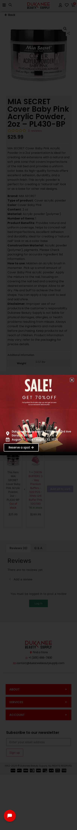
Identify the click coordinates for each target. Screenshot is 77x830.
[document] (38, 415)
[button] (71, 380)
